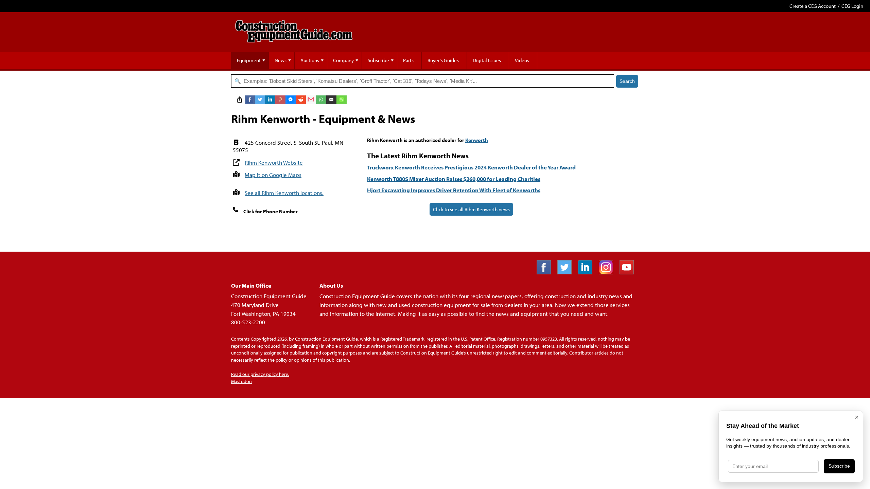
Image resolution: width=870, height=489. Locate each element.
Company (343, 60)
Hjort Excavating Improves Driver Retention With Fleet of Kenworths (453, 190)
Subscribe (378, 60)
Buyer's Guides (443, 60)
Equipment (249, 60)
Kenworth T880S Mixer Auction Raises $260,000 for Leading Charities (453, 178)
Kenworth (476, 140)
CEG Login (852, 6)
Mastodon (241, 381)
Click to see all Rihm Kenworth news (471, 209)
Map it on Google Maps (273, 174)
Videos (522, 60)
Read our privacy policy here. (260, 374)
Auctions (309, 60)
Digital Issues (487, 60)
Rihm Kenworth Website (274, 162)
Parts (408, 60)
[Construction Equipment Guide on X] (567, 272)
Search (627, 81)
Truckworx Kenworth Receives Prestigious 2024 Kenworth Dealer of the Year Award (471, 167)
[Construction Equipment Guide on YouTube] (629, 272)
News (280, 60)
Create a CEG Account (812, 6)
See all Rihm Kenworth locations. (284, 192)
